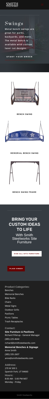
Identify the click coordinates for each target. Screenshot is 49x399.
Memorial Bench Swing (24, 153)
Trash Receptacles (14, 321)
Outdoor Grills (12, 309)
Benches (9, 290)
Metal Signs (10, 305)
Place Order (16, 268)
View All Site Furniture (26, 254)
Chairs (8, 301)
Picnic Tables (11, 317)
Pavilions (9, 313)
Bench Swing (24, 114)
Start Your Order (20, 57)
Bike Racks (10, 298)
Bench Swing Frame (24, 192)
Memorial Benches (14, 294)
